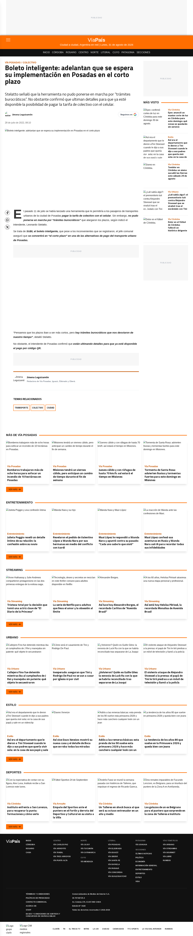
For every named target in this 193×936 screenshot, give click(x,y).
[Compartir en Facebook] (7, 212)
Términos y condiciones (38, 894)
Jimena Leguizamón (22, 114)
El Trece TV (74, 929)
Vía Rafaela (114, 864)
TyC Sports (133, 929)
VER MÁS (13, 489)
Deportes (140, 873)
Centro (83, 52)
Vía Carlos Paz (60, 845)
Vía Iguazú (113, 853)
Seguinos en (126, 114)
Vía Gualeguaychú (117, 876)
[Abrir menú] (33, 40)
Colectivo (29, 62)
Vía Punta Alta (60, 860)
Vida (137, 881)
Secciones (143, 52)
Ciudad (50, 407)
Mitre (86, 929)
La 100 (96, 929)
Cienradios (118, 929)
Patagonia (128, 52)
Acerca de (31, 906)
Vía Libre (167, 856)
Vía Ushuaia (141, 845)
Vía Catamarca (88, 853)
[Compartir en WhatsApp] (7, 219)
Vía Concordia (115, 872)
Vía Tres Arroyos (62, 856)
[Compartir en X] (7, 227)
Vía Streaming (170, 849)
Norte (95, 52)
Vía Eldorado (115, 849)
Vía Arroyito (59, 849)
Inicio (46, 52)
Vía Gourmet (169, 853)
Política (139, 858)
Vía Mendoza (87, 862)
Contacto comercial (36, 902)
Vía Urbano (168, 845)
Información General (146, 866)
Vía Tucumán (87, 849)
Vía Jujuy (85, 845)
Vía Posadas (13, 62)
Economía (140, 862)
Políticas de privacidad (38, 898)
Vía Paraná (113, 868)
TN (64, 929)
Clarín (56, 929)
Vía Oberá (113, 856)
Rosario (71, 52)
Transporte (21, 407)
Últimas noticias (143, 854)
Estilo (138, 877)
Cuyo (116, 52)
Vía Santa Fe (114, 860)
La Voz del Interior (151, 929)
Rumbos (167, 860)
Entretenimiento (143, 870)
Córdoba (58, 52)
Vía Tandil (58, 853)
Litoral (105, 52)
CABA (28, 853)
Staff (28, 910)
